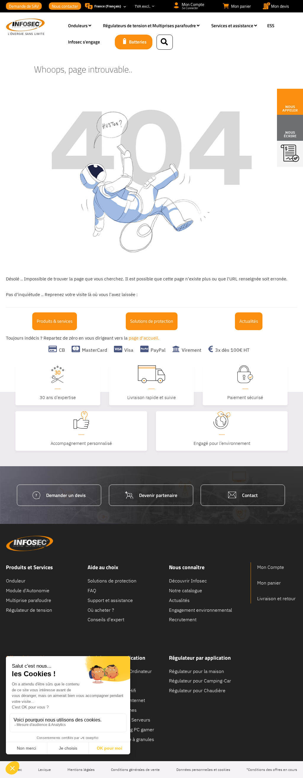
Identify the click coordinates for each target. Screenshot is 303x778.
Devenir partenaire (158, 495)
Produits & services (54, 321)
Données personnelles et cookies (203, 769)
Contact (250, 495)
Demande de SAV (24, 6)
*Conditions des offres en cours (271, 769)
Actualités (248, 321)
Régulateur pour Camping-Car (200, 681)
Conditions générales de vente (135, 769)
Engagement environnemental (200, 610)
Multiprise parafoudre (28, 600)
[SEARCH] (165, 42)
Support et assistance (110, 600)
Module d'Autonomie (27, 590)
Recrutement (182, 619)
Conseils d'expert (106, 619)
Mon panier (269, 583)
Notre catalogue (185, 590)
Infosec (29, 543)
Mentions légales (81, 769)
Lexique (44, 769)
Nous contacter (65, 6)
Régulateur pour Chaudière (197, 690)
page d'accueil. (144, 338)
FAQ (92, 590)
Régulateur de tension (29, 610)
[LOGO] (34, 27)
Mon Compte (270, 567)
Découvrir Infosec (188, 581)
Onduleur (15, 581)
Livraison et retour (276, 598)
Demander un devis (66, 495)
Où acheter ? (101, 610)
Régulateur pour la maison (196, 671)
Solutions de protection (151, 321)
